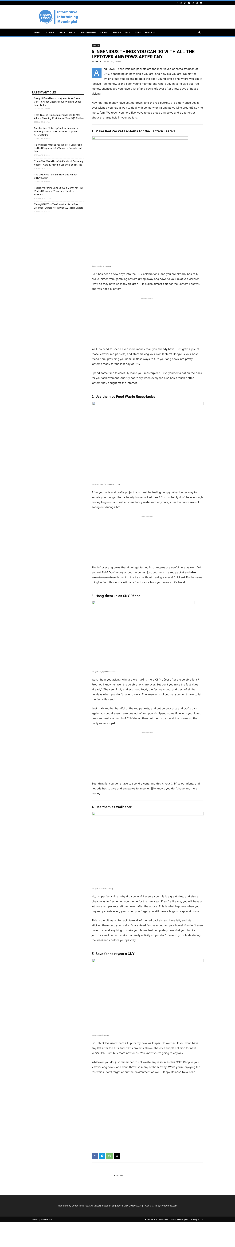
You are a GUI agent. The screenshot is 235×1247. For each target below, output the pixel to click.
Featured (150, 32)
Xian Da (97, 61)
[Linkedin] (185, 3)
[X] (197, 3)
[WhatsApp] (109, 1156)
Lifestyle (49, 32)
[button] (199, 32)
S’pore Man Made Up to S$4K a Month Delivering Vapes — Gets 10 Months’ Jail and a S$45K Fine (58, 163)
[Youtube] (201, 3)
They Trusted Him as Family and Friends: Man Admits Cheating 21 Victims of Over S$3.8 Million (59, 117)
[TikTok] (193, 3)
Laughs (104, 32)
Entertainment (87, 32)
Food (72, 32)
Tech (127, 32)
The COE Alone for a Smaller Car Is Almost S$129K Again (55, 176)
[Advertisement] (144, 17)
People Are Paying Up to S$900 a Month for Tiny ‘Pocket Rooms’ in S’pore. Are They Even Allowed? (58, 191)
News (37, 32)
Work (138, 32)
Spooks (117, 32)
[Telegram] (189, 3)
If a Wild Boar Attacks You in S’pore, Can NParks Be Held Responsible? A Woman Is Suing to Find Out (58, 148)
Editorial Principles (179, 1219)
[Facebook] (177, 3)
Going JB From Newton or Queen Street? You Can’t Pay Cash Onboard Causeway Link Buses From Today (57, 101)
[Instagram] (181, 3)
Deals (62, 32)
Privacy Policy (197, 1219)
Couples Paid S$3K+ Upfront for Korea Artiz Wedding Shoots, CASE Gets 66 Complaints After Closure (56, 131)
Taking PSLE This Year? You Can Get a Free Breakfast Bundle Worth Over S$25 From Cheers (58, 206)
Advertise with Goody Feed (156, 1219)
